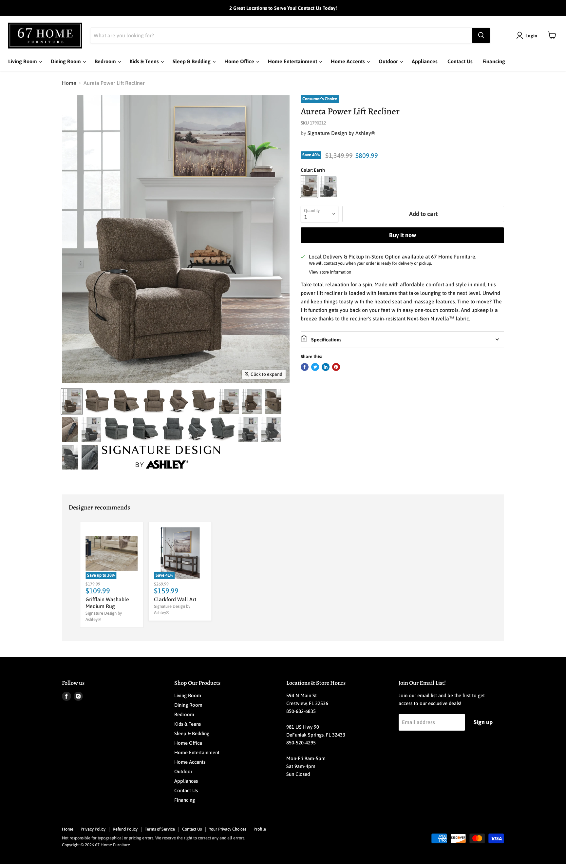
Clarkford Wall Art (175, 599)
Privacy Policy (93, 829)
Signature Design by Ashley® (341, 133)
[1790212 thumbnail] (71, 401)
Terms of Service (160, 829)
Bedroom (106, 61)
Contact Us (460, 61)
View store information (330, 272)
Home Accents (348, 61)
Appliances (425, 61)
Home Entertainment (293, 61)
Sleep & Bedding (192, 61)
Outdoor (389, 61)
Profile (260, 829)
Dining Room (66, 61)
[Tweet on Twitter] (315, 367)
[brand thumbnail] (161, 457)
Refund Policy (125, 829)
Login (531, 35)
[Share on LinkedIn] (326, 367)
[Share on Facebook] (305, 367)
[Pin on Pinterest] (336, 367)
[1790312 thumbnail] (91, 429)
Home (69, 83)
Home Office (239, 61)
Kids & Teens (145, 61)
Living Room (23, 61)
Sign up (483, 722)
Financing (493, 61)
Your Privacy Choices (227, 829)
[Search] (481, 35)
